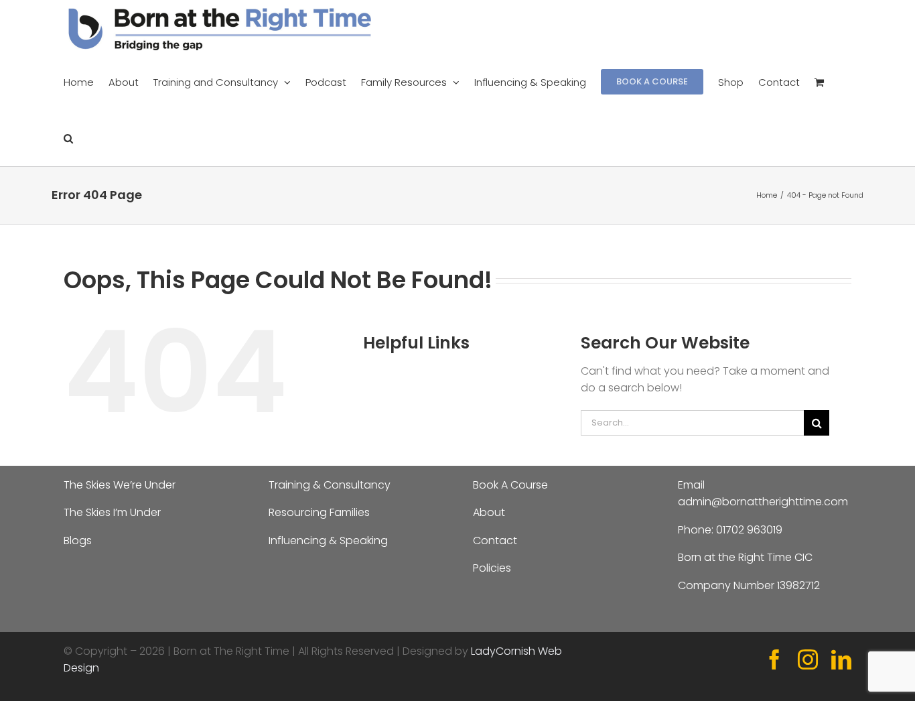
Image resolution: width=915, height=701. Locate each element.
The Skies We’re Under (119, 485)
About (489, 512)
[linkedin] (841, 659)
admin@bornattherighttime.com (763, 501)
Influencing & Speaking (328, 540)
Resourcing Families (319, 512)
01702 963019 (749, 529)
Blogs (78, 540)
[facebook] (774, 659)
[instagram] (808, 659)
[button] (68, 138)
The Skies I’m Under (112, 512)
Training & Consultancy (330, 485)
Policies (492, 568)
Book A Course (510, 485)
